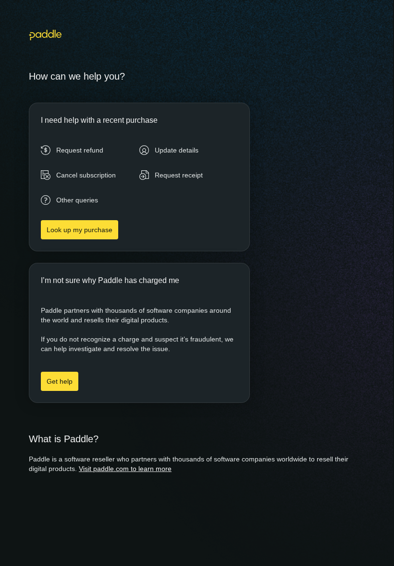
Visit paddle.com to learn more (125, 468)
